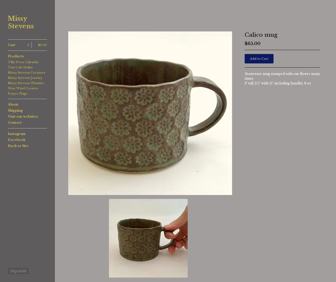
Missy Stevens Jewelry (25, 78)
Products (16, 56)
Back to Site (18, 146)
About (13, 104)
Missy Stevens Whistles (26, 83)
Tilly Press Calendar (23, 62)
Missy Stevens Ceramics (26, 72)
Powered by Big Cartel (18, 271)
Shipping (15, 110)
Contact (15, 122)
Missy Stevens (21, 22)
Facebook (16, 140)
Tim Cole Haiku (20, 67)
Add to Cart (259, 59)
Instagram (16, 134)
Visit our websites (23, 116)
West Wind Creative (23, 88)
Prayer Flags (17, 93)
